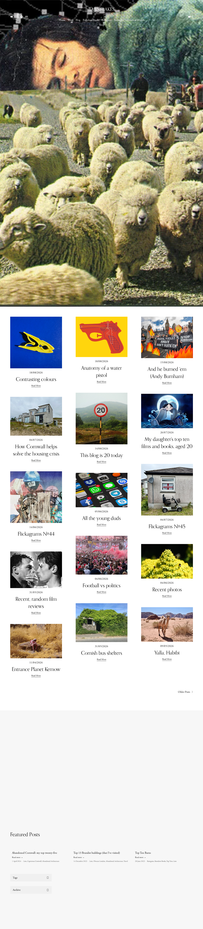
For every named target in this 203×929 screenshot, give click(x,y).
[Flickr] (21, 16)
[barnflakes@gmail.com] (26, 16)
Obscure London (99, 861)
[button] (188, 844)
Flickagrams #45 (167, 526)
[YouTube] (11, 16)
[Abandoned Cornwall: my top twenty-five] (41, 848)
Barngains (107, 20)
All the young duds (101, 518)
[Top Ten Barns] (164, 848)
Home (62, 20)
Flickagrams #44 (36, 534)
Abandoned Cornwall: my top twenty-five (34, 853)
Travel (126, 861)
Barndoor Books (91, 20)
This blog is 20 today (101, 455)
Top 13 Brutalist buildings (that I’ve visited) (96, 853)
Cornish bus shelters (101, 653)
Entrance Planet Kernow (36, 669)
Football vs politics (101, 585)
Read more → (17, 857)
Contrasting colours (36, 379)
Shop (101, 25)
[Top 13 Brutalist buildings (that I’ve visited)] (102, 848)
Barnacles (119, 20)
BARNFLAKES (101, 9)
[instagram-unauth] (16, 16)
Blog (78, 20)
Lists (25, 861)
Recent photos (167, 589)
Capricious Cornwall (34, 861)
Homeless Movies (135, 20)
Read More (36, 385)
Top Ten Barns (143, 853)
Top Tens (169, 861)
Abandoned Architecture (50, 861)
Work (70, 20)
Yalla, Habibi (167, 652)
